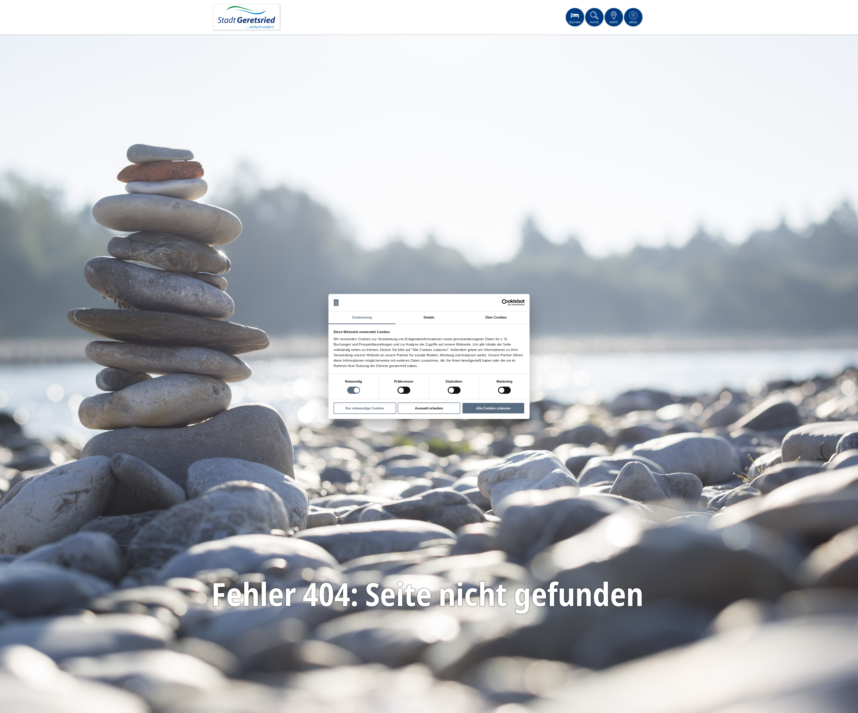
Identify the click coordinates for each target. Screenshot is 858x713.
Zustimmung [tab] (362, 317)
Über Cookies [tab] (496, 317)
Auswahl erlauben (429, 408)
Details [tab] (429, 317)
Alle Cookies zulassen (493, 408)
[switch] (403, 390)
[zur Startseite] (246, 17)
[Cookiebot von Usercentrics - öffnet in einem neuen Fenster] (505, 302)
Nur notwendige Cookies (364, 408)
